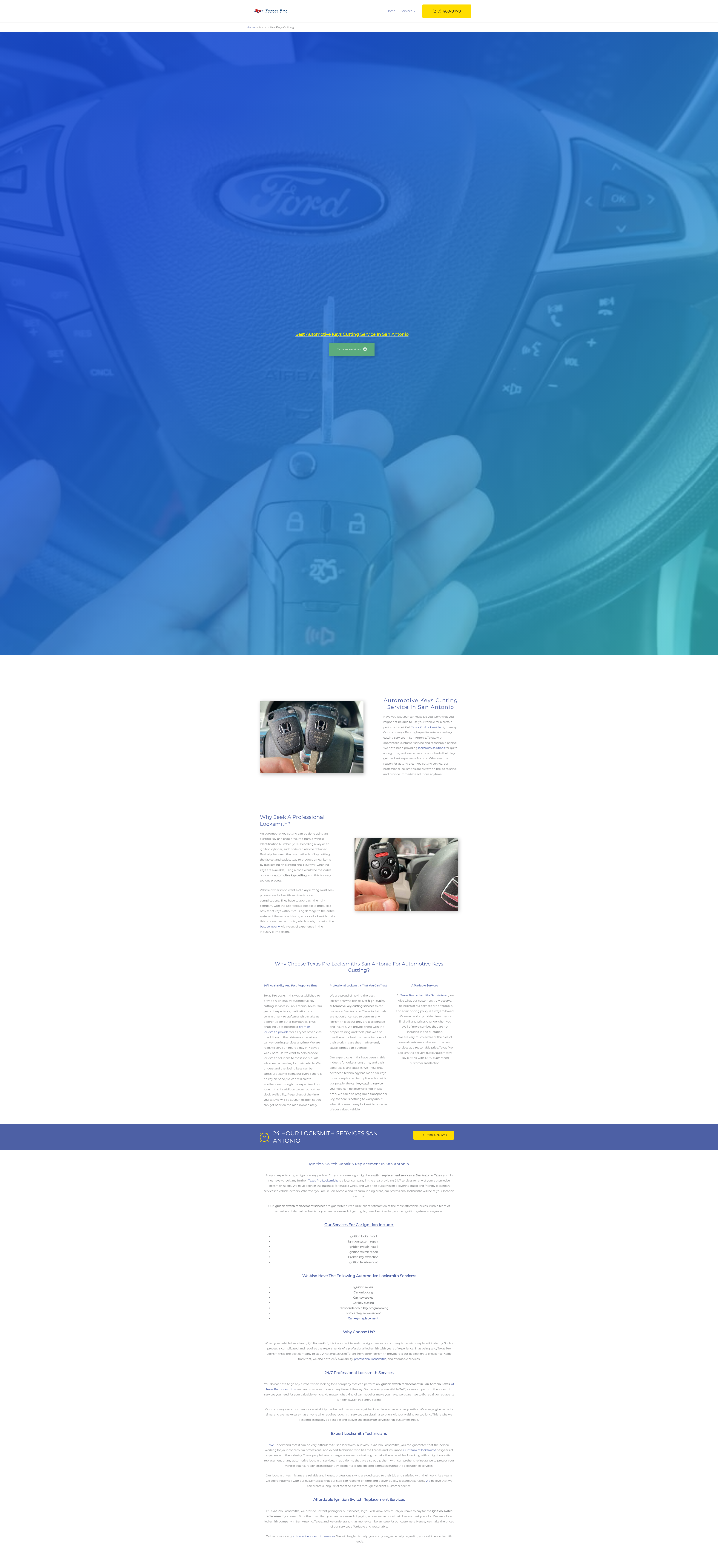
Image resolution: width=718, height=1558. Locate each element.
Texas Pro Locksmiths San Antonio (424, 995)
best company (270, 926)
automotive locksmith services (314, 1536)
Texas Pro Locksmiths (426, 727)
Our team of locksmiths (419, 1450)
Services (406, 11)
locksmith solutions (431, 748)
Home (391, 11)
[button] (446, 11)
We (271, 1445)
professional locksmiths (370, 1359)
